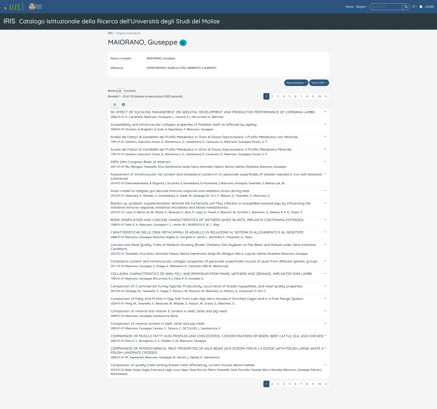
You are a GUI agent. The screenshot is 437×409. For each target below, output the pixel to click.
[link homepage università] (39, 7)
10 (319, 96)
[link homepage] (12, 7)
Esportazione (295, 83)
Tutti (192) (318, 83)
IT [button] (413, 7)
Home (349, 7)
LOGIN (429, 7)
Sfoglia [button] (360, 7)
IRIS (110, 33)
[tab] (115, 104)
